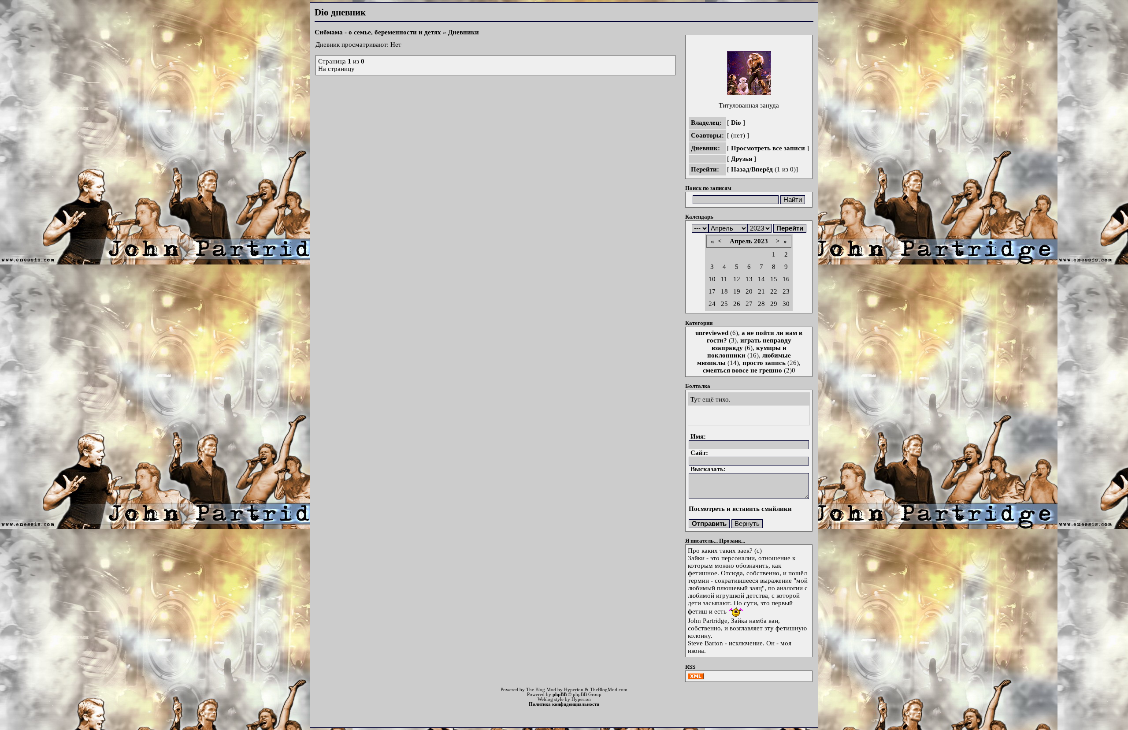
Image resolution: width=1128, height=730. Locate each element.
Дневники (463, 32)
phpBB (560, 694)
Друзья (741, 158)
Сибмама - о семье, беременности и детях (378, 32)
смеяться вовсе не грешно (742, 370)
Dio (736, 122)
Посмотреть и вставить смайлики (740, 508)
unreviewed (711, 332)
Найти (792, 199)
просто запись (764, 362)
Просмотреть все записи (768, 148)
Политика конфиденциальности (564, 704)
